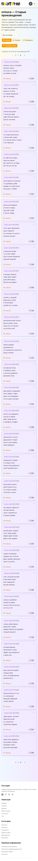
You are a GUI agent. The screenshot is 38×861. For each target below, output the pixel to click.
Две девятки (5, 835)
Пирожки (4, 825)
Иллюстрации (5, 811)
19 (20, 55)
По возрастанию (10, 45)
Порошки (4, 827)
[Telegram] (12, 794)
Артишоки (4, 837)
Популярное (29, 40)
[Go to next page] (25, 55)
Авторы (3, 808)
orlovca (8, 78)
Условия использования (9, 846)
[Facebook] (6, 794)
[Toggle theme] (30, 3)
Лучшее (17, 40)
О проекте (4, 813)
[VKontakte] (2, 794)
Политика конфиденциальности (11, 849)
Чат (2, 816)
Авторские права (7, 851)
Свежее (7, 40)
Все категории (7, 35)
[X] (9, 794)
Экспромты (5, 830)
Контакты (4, 854)
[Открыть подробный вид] (34, 61)
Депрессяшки (11, 62)
